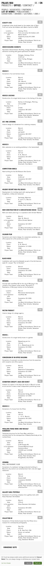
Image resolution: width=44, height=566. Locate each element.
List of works (8, 12)
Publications (23, 12)
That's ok (37, 563)
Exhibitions (7, 14)
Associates (15, 10)
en (41, 3)
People (5, 10)
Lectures (28, 14)
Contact (27, 5)
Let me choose (6, 563)
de (36, 3)
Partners (26, 10)
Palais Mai (7, 3)
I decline (28, 563)
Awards (18, 14)
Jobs (36, 14)
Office (17, 5)
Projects (6, 5)
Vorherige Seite (10, 547)
